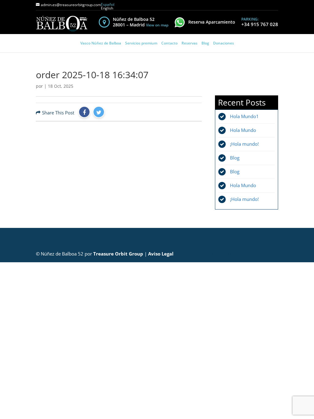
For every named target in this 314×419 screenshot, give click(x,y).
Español (107, 4)
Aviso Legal (161, 254)
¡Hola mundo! (244, 144)
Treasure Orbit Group (118, 254)
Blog (205, 43)
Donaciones (223, 43)
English (107, 8)
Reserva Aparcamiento (211, 22)
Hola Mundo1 (244, 116)
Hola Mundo (243, 130)
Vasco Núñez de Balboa (100, 43)
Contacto (169, 43)
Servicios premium (141, 43)
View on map (157, 25)
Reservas (189, 43)
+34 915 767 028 (259, 24)
